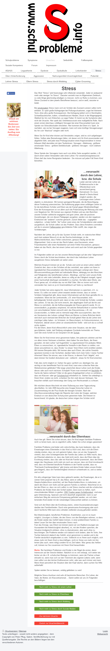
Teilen (11, 93)
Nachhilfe (95, 371)
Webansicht (102, 634)
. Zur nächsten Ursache (48, 616)
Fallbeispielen (55, 227)
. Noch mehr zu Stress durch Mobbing (54, 601)
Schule (76, 333)
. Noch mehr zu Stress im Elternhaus (53, 594)
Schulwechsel (63, 376)
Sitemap (22, 631)
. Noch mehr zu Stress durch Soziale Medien (56, 609)
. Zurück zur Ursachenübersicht (51, 623)
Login (105, 631)
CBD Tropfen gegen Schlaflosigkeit (78, 492)
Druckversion (11, 631)
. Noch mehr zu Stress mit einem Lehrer (54, 587)
